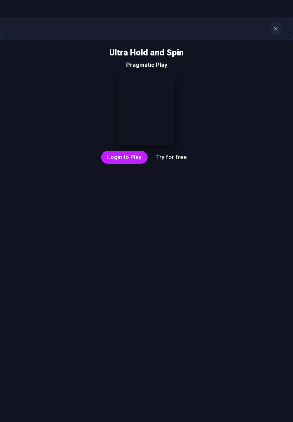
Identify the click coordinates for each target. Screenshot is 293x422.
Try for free (171, 157)
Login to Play (124, 157)
